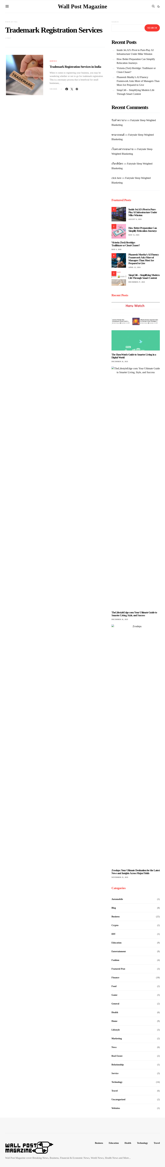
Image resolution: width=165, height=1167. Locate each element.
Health (115, 1012)
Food (114, 986)
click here (116, 178)
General (115, 1003)
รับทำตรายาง (119, 120)
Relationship (118, 1064)
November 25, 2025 (120, 877)
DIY (114, 934)
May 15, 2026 (133, 235)
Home (114, 1021)
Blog (114, 908)
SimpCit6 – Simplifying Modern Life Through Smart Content (135, 92)
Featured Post (118, 969)
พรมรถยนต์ (118, 134)
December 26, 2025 (120, 361)
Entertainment (119, 951)
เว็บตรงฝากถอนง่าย (122, 149)
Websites (116, 1108)
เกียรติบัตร (117, 163)
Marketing (117, 1038)
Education (116, 943)
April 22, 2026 (134, 267)
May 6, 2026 (116, 249)
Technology (117, 1082)
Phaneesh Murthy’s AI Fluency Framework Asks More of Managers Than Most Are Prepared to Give (138, 81)
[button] (158, 6)
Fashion (115, 960)
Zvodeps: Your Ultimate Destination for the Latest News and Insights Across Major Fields (136, 872)
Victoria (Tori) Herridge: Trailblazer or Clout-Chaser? (136, 70)
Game (114, 995)
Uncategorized (118, 1099)
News (114, 1047)
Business (116, 916)
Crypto (115, 925)
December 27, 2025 (136, 282)
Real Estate (117, 1056)
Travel (115, 1091)
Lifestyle (116, 1030)
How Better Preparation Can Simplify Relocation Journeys (136, 61)
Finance (115, 977)
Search (115, 22)
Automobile (117, 899)
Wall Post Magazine (82, 6)
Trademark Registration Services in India (75, 66)
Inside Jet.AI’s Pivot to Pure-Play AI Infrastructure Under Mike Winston (135, 52)
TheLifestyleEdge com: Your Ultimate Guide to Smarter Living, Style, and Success (134, 614)
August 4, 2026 (134, 219)
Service (53, 61)
